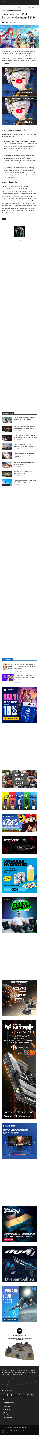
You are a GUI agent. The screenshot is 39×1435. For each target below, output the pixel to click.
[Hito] (3, 22)
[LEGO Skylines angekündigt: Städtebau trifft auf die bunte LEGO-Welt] (7, 482)
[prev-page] (3, 489)
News (6, 8)
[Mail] (15, 1395)
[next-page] (6, 489)
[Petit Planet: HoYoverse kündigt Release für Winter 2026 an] (7, 465)
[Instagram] (11, 1395)
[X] (32, 1395)
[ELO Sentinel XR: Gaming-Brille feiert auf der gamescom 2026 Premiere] (7, 420)
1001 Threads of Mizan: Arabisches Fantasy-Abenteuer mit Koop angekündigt (24, 454)
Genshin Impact (10, 219)
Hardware (4, 422)
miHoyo (25, 219)
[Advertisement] (19, 328)
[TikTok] (23, 1395)
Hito (7, 22)
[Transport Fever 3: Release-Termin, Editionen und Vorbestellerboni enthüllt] (7, 447)
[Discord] (3, 1395)
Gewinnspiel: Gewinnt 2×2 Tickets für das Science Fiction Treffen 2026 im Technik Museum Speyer (24, 678)
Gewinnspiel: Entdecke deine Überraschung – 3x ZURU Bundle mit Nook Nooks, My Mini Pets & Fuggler (25, 666)
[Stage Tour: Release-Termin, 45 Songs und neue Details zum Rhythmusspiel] (7, 429)
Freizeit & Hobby (6, 485)
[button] (3, 1431)
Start (3, 8)
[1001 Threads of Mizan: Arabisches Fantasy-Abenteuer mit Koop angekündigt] (7, 455)
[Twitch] (27, 1395)
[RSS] (19, 1395)
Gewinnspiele (7, 659)
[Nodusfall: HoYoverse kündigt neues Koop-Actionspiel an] (7, 474)
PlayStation (8, 10)
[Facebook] (7, 1395)
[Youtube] (3, 1399)
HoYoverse (18, 219)
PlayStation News (16, 10)
